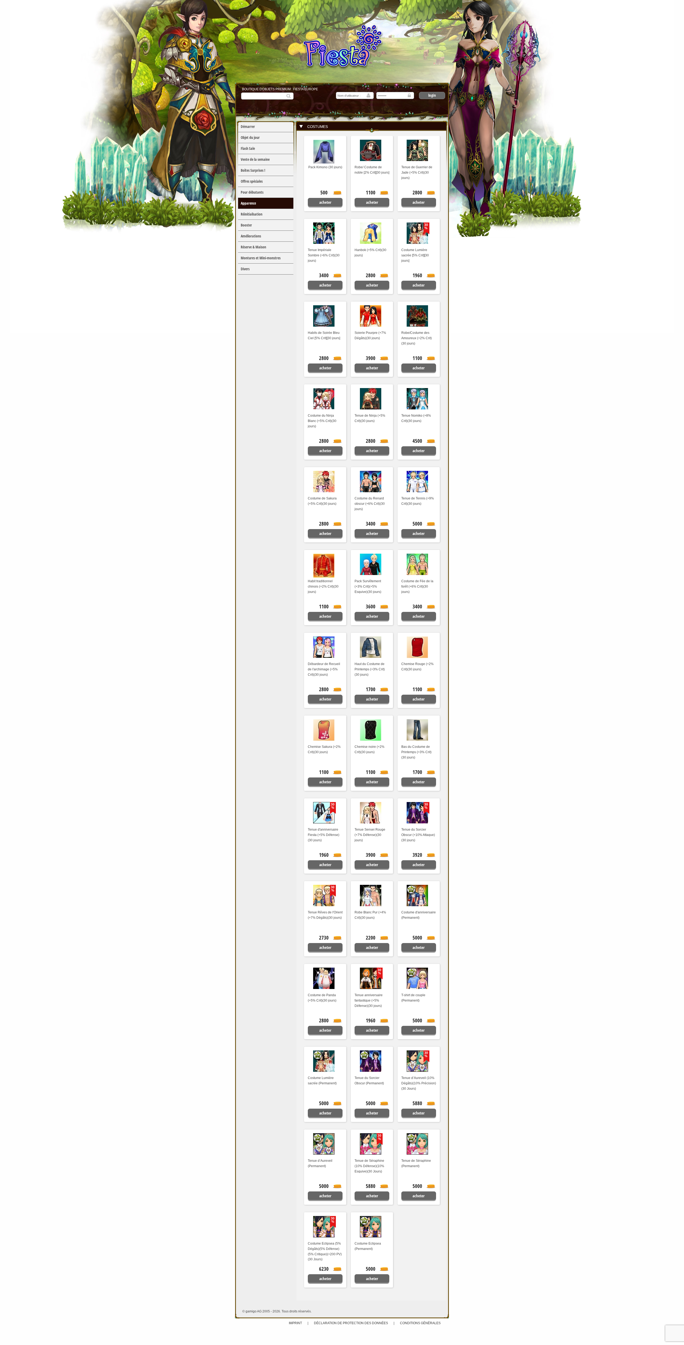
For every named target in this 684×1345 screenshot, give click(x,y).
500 (324, 192)
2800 (417, 192)
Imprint (295, 1323)
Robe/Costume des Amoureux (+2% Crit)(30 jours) (416, 338)
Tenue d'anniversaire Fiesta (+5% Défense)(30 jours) (323, 835)
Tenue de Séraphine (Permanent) (416, 1163)
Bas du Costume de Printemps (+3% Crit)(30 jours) (416, 752)
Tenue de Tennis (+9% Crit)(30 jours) (417, 501)
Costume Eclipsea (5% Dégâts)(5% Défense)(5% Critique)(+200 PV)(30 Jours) (325, 1251)
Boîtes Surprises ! (253, 170)
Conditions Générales (420, 1323)
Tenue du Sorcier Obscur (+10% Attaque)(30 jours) (418, 835)
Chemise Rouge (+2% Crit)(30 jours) (417, 666)
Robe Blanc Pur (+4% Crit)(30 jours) (370, 915)
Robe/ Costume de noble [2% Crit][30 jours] (372, 169)
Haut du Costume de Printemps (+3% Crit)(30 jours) (370, 669)
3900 (370, 358)
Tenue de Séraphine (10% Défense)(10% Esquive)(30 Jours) (369, 1166)
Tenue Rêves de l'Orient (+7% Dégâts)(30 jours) (325, 915)
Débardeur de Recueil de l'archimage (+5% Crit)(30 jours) (324, 669)
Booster (246, 225)
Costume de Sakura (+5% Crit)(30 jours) (322, 501)
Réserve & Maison (253, 246)
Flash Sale (248, 148)
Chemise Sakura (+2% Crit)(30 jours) (324, 749)
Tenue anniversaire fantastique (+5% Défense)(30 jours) (369, 1000)
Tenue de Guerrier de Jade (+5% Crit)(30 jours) (416, 172)
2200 (370, 937)
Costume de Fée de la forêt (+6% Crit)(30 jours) (417, 586)
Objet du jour (250, 137)
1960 (417, 275)
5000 (417, 523)
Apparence (248, 203)
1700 (370, 689)
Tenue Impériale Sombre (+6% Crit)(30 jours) (324, 255)
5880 (417, 1103)
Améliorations (251, 235)
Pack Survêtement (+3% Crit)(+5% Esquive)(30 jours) (368, 586)
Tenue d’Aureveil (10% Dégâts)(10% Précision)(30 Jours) (418, 1083)
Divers (245, 268)
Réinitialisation (251, 214)
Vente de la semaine (255, 159)
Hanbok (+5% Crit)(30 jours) (370, 252)
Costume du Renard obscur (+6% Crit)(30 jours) (370, 503)
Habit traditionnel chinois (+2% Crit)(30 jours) (323, 586)
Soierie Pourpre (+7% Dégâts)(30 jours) (370, 335)
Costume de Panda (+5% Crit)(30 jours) (322, 997)
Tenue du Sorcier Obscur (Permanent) (369, 1080)
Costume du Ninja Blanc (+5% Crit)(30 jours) (322, 421)
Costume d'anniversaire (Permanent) (418, 915)
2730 (324, 937)
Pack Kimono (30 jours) (325, 167)
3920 (417, 854)
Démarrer (248, 126)
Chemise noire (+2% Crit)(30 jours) (369, 749)
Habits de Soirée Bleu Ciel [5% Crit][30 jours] (324, 335)
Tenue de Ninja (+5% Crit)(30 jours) (370, 418)
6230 (324, 1268)
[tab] (371, 126)
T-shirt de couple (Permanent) (413, 997)
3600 (370, 606)
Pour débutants (252, 192)
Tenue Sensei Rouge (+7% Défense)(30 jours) (370, 835)
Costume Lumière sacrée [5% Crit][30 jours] (415, 255)
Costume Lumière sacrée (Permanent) (322, 1080)
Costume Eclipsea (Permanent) (368, 1246)
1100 (370, 192)
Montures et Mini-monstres (261, 257)
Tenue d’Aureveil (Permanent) (320, 1163)
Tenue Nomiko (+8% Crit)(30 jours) (416, 418)
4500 (417, 440)
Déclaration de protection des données (351, 1323)
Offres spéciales (252, 181)
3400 (324, 275)
